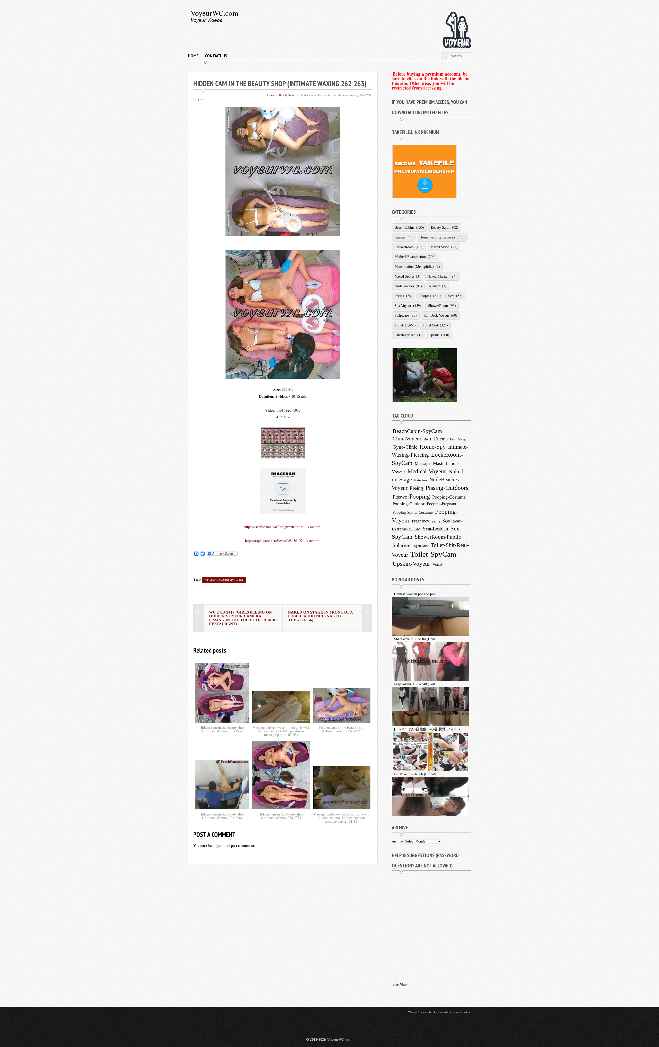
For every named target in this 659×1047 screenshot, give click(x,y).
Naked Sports (404, 276)
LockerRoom (404, 247)
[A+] (202, 99)
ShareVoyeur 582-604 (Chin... (416, 639)
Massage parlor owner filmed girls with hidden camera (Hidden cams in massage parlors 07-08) (281, 731)
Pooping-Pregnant (441, 504)
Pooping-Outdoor (408, 503)
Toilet (399, 325)
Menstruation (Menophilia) (414, 267)
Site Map (400, 984)
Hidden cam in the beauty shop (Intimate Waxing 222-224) (222, 816)
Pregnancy (420, 521)
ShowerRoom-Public (438, 537)
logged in (219, 845)
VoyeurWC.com (214, 13)
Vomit (437, 564)
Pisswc (400, 497)
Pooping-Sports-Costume (413, 512)
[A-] (195, 99)
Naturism (420, 480)
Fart (452, 439)
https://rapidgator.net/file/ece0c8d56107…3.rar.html (282, 540)
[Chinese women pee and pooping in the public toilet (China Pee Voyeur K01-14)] (392, 594)
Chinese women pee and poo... (416, 594)
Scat (451, 296)
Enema (400, 237)
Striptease (402, 315)
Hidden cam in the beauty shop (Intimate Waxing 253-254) (341, 729)
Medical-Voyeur (426, 471)
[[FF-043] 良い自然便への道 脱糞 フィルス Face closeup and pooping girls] (392, 729)
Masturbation (439, 247)
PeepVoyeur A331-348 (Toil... (416, 684)
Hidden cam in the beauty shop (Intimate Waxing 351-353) (222, 729)
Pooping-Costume (449, 497)
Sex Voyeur (403, 306)
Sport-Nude (421, 546)
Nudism (434, 286)
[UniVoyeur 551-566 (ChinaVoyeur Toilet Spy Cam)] (392, 774)
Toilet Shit (430, 325)
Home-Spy (433, 446)
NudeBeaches (404, 286)
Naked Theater (438, 276)
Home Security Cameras (437, 237)
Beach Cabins (404, 227)
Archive (397, 841)
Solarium (402, 545)
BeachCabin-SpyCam (417, 431)
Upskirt (434, 335)
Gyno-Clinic (405, 447)
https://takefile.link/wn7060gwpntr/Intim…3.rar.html (283, 526)
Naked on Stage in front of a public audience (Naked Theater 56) (320, 616)
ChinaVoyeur (407, 439)
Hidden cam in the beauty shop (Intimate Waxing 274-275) (281, 816)
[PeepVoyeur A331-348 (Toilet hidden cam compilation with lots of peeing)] (392, 684)
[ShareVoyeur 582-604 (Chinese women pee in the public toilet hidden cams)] (392, 639)
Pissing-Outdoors (447, 487)
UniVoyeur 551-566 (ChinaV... (416, 774)
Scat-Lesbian (435, 528)
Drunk (428, 439)
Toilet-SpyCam (433, 554)
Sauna (435, 521)
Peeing (399, 296)
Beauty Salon (287, 95)
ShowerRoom (438, 306)
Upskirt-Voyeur (411, 563)
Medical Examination (410, 257)
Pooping (425, 296)
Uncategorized (405, 335)
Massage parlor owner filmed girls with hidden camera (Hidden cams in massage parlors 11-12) (341, 818)
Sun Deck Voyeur (436, 315)
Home (193, 56)
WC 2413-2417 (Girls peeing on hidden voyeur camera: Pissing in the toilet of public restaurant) (243, 618)
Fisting (462, 439)
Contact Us (216, 56)
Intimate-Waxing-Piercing (224, 580)
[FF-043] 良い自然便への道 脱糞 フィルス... (429, 729)
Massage (423, 463)
